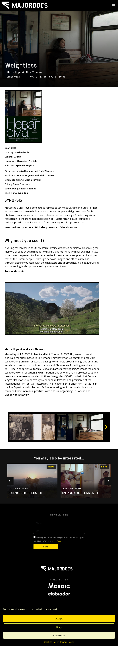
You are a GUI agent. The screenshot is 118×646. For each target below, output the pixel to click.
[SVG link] (25, 5)
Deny (59, 626)
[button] (52, 308)
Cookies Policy (51, 641)
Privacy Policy (67, 641)
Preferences (59, 635)
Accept (59, 618)
